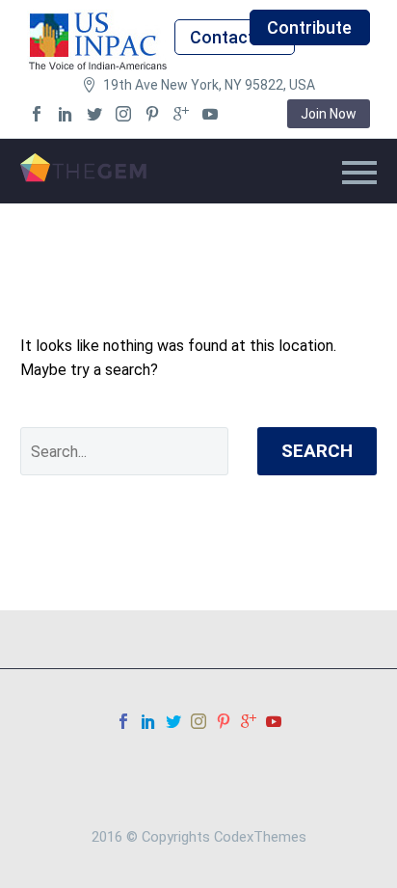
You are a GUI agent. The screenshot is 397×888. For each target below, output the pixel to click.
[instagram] (123, 113)
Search (317, 451)
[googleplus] (181, 113)
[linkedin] (65, 113)
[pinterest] (152, 113)
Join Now (329, 113)
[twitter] (94, 113)
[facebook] (36, 113)
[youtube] (210, 113)
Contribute (309, 27)
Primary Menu (359, 172)
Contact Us (234, 37)
